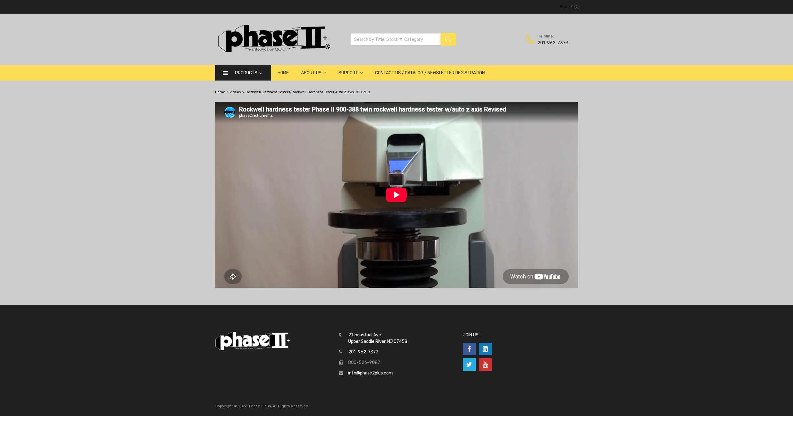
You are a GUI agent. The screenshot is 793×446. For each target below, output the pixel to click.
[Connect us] (469, 349)
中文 (575, 7)
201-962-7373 (552, 43)
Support (348, 73)
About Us (311, 73)
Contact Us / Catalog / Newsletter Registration (430, 73)
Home (283, 73)
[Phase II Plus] (273, 51)
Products (246, 73)
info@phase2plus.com (370, 373)
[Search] (448, 39)
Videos (235, 92)
